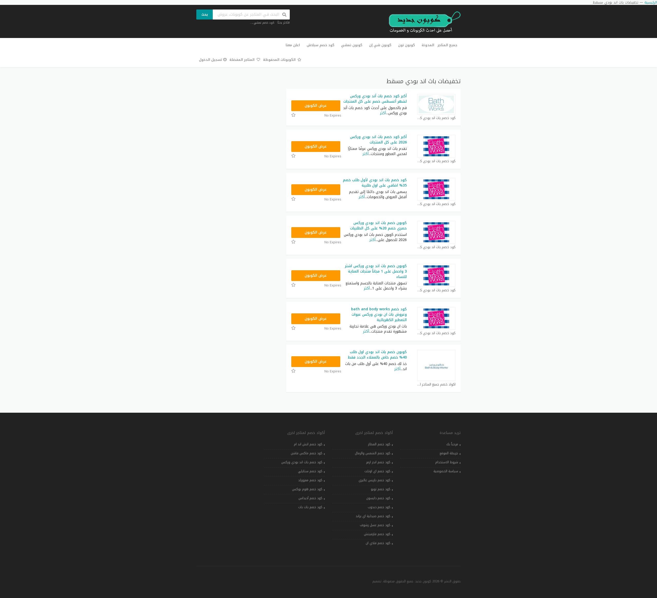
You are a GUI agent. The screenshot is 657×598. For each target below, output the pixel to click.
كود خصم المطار (379, 444)
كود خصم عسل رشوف (375, 525)
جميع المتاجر (447, 45)
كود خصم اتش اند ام (308, 444)
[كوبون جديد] (422, 22)
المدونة (428, 45)
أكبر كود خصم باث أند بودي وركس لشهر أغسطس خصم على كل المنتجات (375, 99)
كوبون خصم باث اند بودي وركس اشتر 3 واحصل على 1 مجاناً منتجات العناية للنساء (376, 271)
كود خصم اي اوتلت (377, 471)
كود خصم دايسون (378, 498)
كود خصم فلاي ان (378, 543)
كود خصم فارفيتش (377, 534)
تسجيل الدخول (210, 59)
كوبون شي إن (380, 45)
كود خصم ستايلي (310, 471)
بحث (204, 14)
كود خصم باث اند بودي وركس (301, 462)
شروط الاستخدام (446, 462)
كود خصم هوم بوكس (307, 489)
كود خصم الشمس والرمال (372, 453)
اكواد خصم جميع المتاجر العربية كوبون (436, 384)
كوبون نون (406, 45)
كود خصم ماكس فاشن (306, 453)
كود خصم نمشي (264, 22)
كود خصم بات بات (310, 507)
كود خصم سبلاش (320, 45)
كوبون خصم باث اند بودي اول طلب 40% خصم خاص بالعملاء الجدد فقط (377, 355)
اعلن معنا (293, 45)
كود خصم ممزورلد (310, 480)
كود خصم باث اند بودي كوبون (436, 118)
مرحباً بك (452, 444)
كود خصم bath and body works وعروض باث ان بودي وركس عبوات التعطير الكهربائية (379, 314)
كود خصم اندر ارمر (378, 462)
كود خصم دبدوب (379, 507)
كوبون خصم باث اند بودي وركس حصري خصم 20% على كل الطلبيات (378, 225)
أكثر (383, 113)
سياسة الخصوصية (445, 471)
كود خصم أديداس (310, 498)
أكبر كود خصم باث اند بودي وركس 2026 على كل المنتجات (378, 139)
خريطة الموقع (449, 453)
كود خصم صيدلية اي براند (373, 516)
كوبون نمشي (351, 45)
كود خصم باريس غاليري (374, 480)
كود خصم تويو (380, 489)
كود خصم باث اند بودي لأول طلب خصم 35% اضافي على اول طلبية (375, 183)
